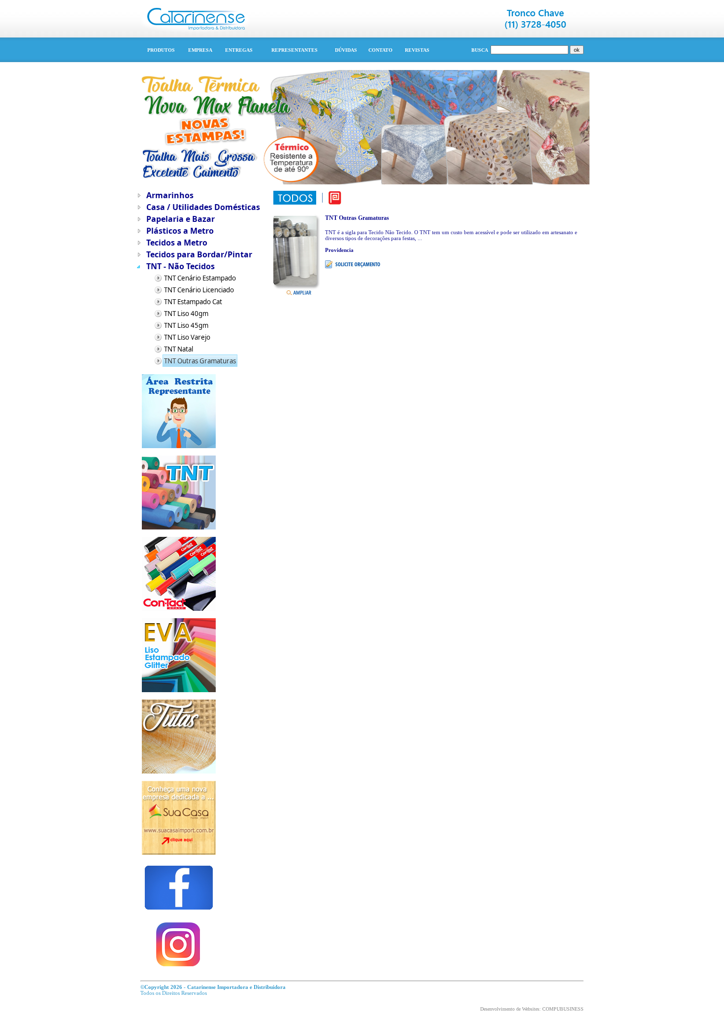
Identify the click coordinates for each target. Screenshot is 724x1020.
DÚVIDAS (346, 50)
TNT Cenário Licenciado (199, 289)
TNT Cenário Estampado (200, 278)
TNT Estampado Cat (193, 301)
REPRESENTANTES (294, 50)
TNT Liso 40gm (186, 313)
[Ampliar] (299, 290)
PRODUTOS (161, 50)
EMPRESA (200, 50)
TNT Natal (178, 349)
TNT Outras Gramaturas (200, 360)
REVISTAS (417, 50)
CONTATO (380, 50)
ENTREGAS (239, 50)
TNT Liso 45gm (186, 325)
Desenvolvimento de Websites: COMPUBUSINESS (532, 1009)
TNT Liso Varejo (187, 337)
